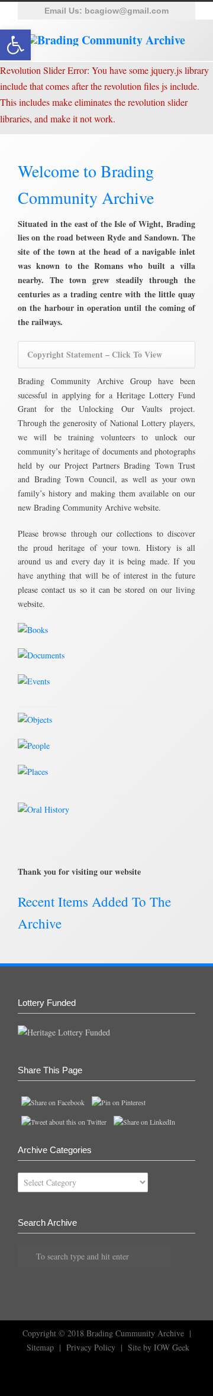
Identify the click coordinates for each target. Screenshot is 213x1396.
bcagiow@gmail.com (127, 10)
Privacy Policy (90, 1347)
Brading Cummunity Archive (135, 1333)
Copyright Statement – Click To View (94, 354)
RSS (47, 1372)
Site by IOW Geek (158, 1347)
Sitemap (40, 1347)
